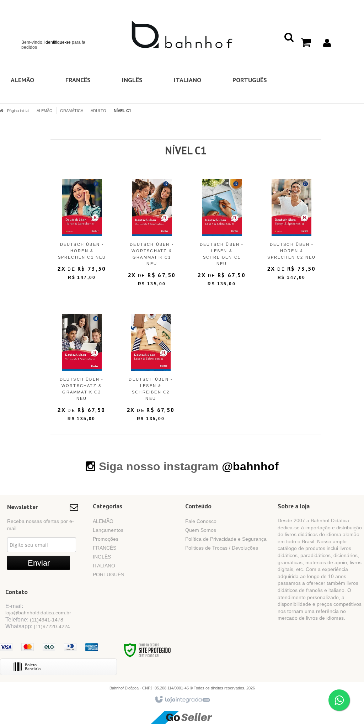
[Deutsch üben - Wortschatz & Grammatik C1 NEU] (151, 235)
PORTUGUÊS (108, 574)
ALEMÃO (45, 111)
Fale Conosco (200, 521)
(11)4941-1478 (46, 620)
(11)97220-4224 (52, 626)
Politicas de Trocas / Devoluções (221, 548)
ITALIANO (104, 565)
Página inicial (18, 111)
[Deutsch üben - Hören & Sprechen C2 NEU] (291, 232)
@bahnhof (250, 466)
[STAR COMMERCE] (182, 717)
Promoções (105, 539)
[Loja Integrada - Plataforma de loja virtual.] (182, 700)
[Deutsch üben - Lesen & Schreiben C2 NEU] (150, 370)
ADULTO (98, 111)
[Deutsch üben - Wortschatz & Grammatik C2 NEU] (81, 370)
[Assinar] (38, 563)
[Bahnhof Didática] (182, 34)
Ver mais (86, 257)
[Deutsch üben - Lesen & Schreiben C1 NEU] (221, 235)
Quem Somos (200, 530)
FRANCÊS (104, 548)
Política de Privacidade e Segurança (226, 539)
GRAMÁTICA (71, 111)
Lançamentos (108, 530)
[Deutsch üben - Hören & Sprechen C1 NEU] (82, 232)
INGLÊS (102, 557)
